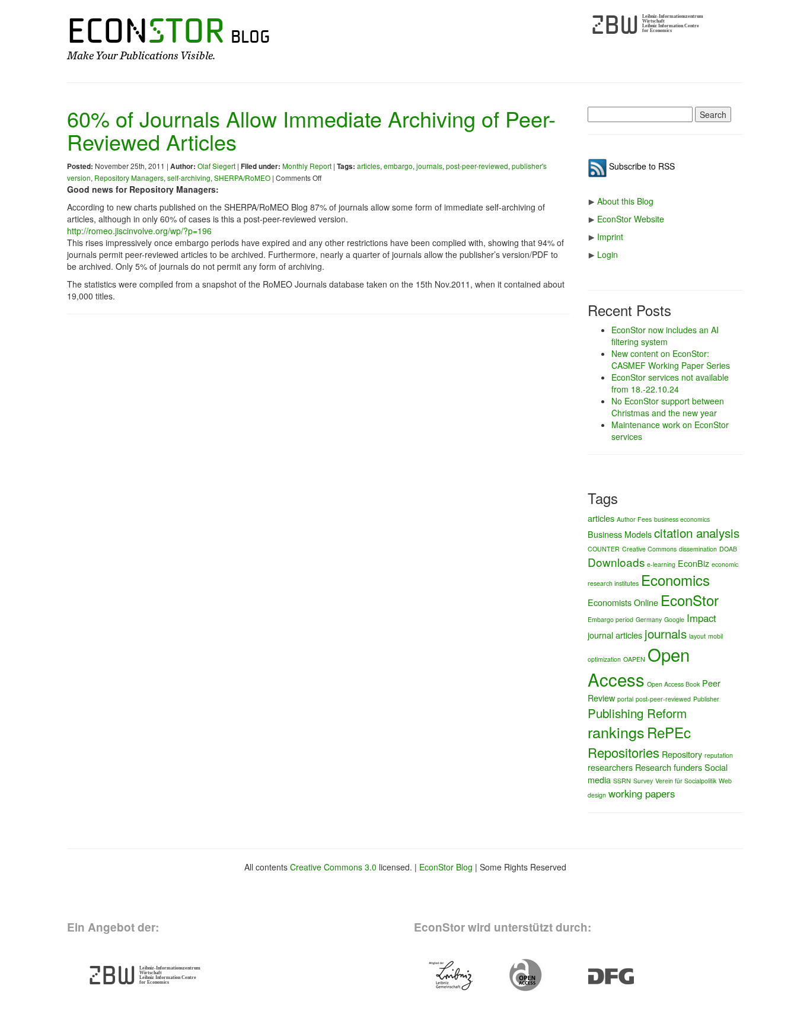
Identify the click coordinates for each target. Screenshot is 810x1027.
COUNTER (604, 548)
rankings (616, 731)
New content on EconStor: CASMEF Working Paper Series (670, 359)
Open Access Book (673, 684)
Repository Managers (129, 178)
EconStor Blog (446, 867)
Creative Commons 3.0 (333, 867)
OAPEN (634, 659)
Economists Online (623, 602)
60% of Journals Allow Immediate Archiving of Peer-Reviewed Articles (311, 130)
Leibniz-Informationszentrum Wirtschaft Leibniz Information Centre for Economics (672, 23)
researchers (610, 767)
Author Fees (634, 519)
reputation (718, 755)
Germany (649, 619)
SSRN (622, 780)
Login (607, 254)
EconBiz (693, 563)
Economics (675, 579)
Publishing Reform (637, 713)
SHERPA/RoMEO (242, 178)
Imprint (610, 237)
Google (674, 619)
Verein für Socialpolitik (685, 780)
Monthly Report (306, 166)
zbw (615, 24)
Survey (643, 780)
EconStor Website (630, 219)
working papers (641, 793)
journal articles (615, 635)
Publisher (706, 698)
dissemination (698, 548)
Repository (682, 754)
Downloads (616, 562)
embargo (398, 166)
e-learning (661, 564)
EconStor (690, 599)
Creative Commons (649, 548)
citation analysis (696, 532)
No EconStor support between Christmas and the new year (667, 407)
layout (697, 635)
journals (429, 166)
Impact (701, 618)
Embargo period (610, 619)
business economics (682, 519)
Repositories (623, 752)
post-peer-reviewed (477, 166)
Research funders (668, 767)
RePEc (669, 732)
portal (625, 698)
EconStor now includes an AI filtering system (665, 335)
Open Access (639, 666)
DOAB (728, 548)
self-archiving (189, 178)
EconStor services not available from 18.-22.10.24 (670, 383)
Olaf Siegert (216, 166)
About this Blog (625, 201)
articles (368, 166)
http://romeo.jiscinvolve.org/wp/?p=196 (139, 231)
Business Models (620, 534)
